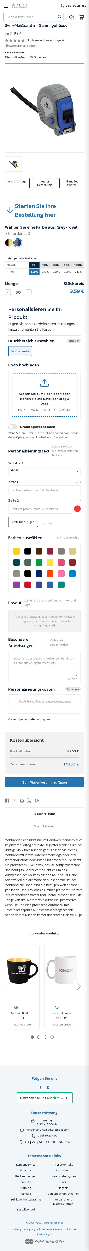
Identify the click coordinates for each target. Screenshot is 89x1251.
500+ (67, 265)
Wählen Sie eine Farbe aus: (41, 230)
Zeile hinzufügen (23, 521)
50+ (34, 265)
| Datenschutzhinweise (51, 1229)
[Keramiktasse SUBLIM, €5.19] (62, 970)
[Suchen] (59, 17)
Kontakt (26, 1182)
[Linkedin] (48, 1087)
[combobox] (44, 471)
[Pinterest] (37, 800)
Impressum (63, 1170)
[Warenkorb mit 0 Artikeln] (82, 17)
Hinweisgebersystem (63, 1176)
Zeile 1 (13, 481)
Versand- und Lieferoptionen (63, 1201)
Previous (5, 986)
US (27, 1142)
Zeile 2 (13, 500)
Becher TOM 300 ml (22, 1016)
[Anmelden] (72, 17)
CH (68, 1142)
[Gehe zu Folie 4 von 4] (52, 1037)
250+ (56, 265)
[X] (29, 800)
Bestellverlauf (26, 1209)
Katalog (26, 1188)
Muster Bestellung (44, 183)
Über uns (26, 1170)
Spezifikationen (44, 826)
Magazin (63, 1188)
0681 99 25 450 (47, 1136)
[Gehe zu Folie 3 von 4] (45, 1037)
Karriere (25, 1194)
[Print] (22, 800)
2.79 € (45, 272)
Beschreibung (44, 813)
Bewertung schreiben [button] (21, 45)
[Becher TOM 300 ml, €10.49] (22, 970)
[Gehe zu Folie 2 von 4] (38, 1037)
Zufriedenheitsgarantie (26, 1199)
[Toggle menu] (5, 5)
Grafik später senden (37, 426)
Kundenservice (26, 1164)
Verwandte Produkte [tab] (44, 933)
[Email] (14, 800)
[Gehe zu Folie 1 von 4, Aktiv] (32, 1037)
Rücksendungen (25, 1176)
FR (54, 1142)
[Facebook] (7, 800)
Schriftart (15, 463)
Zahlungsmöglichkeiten (63, 1194)
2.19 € (78, 272)
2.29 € (67, 272)
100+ (45, 265)
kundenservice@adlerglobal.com (47, 1130)
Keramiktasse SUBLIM (62, 1016)
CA (34, 1142)
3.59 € (34, 272)
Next (78, 986)
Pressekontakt (63, 1164)
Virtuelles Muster (71, 183)
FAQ (63, 1182)
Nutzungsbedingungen (25, 1229)
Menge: (12, 283)
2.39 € (56, 272)
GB (61, 1142)
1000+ (78, 265)
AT (47, 1142)
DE (40, 1142)
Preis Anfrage (17, 181)
